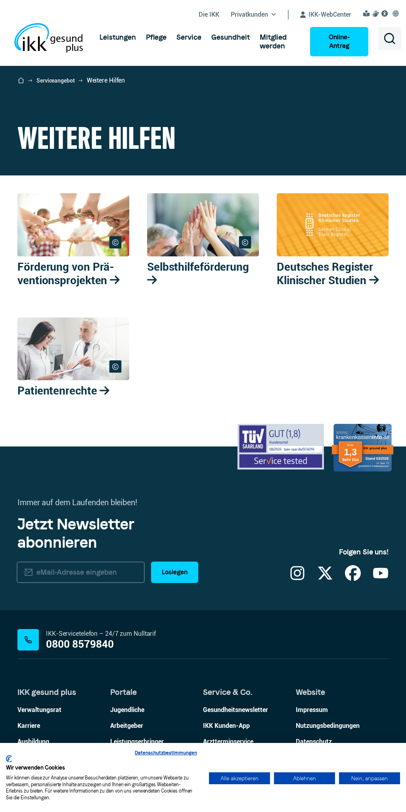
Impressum (312, 710)
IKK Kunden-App (226, 725)
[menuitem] (118, 37)
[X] (325, 578)
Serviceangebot (55, 80)
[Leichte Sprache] (367, 13)
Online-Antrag (339, 41)
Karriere (28, 725)
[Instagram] (297, 578)
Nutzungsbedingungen (328, 725)
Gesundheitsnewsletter (235, 710)
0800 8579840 (80, 644)
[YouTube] (381, 578)
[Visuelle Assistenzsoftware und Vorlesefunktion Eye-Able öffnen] (385, 13)
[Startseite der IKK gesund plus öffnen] (21, 80)
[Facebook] (353, 578)
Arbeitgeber (126, 725)
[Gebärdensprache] (376, 13)
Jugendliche (127, 710)
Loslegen (175, 572)
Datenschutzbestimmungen (166, 753)
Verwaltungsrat (39, 710)
